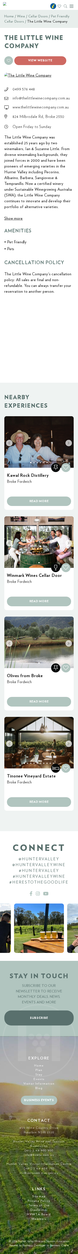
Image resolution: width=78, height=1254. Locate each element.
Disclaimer (39, 1209)
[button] (8, 60)
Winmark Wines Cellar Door (34, 575)
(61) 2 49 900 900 (39, 1150)
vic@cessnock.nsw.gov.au (39, 1173)
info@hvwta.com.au (39, 1154)
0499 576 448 (24, 89)
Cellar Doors (38, 16)
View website (40, 60)
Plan (39, 1070)
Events (39, 1079)
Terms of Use (39, 1205)
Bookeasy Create (59, 1245)
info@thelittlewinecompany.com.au (41, 98)
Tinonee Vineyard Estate (31, 776)
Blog (39, 1088)
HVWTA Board (39, 1214)
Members (39, 1218)
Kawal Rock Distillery (28, 475)
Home (9, 16)
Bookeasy (27, 1245)
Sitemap (39, 1196)
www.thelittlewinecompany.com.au (41, 107)
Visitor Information (39, 1083)
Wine (21, 16)
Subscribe (39, 1017)
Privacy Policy (39, 1200)
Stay (39, 1074)
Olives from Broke (25, 676)
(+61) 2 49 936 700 (39, 1168)
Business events (39, 1100)
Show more (13, 219)
